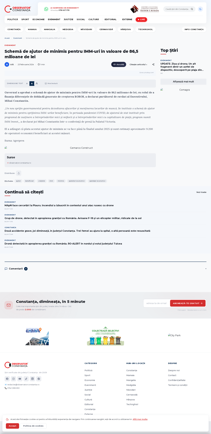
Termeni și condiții (177, 385)
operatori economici (77, 181)
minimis (61, 181)
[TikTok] (26, 378)
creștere (41, 181)
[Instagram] (13, 378)
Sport (25, 19)
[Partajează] (18, 173)
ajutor (18, 181)
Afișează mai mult (183, 81)
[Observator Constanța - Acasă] (18, 9)
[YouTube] (19, 378)
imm (51, 181)
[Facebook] (7, 378)
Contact (172, 375)
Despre (172, 363)
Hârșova (126, 29)
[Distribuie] (153, 64)
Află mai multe (140, 419)
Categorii (91, 363)
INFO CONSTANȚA (194, 29)
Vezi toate (201, 192)
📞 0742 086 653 (12, 388)
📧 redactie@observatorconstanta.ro (22, 384)
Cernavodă (106, 29)
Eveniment (54, 19)
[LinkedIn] (32, 378)
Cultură (93, 19)
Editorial (111, 19)
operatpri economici (97, 181)
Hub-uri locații (135, 363)
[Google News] (38, 378)
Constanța (14, 29)
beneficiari (29, 181)
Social (81, 19)
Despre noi (174, 370)
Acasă (7, 38)
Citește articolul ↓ (138, 64)
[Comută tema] (200, 9)
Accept (12, 426)
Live (142, 19)
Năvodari (86, 29)
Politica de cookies (33, 426)
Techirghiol (145, 29)
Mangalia (49, 29)
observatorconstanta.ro (20, 163)
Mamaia (32, 29)
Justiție (68, 19)
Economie (38, 19)
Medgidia (68, 29)
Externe (127, 19)
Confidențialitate (176, 380)
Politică (12, 19)
